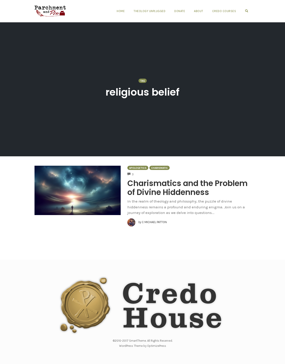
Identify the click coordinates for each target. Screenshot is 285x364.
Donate (179, 11)
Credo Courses (224, 11)
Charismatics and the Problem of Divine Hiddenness (187, 188)
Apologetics (138, 167)
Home (121, 11)
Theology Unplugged (149, 11)
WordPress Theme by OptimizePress (142, 345)
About (198, 11)
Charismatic (159, 167)
